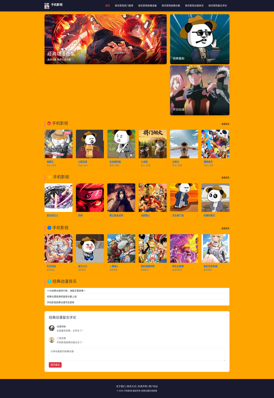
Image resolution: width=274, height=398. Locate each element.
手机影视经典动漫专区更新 (60, 302)
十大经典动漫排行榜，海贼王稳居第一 (66, 291)
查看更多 (225, 124)
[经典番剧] (199, 39)
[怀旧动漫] (199, 90)
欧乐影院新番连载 (147, 5)
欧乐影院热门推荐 (124, 5)
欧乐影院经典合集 (171, 5)
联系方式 (131, 386)
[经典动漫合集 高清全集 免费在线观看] (106, 39)
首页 (107, 5)
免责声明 (142, 386)
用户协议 (153, 386)
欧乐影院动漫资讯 (194, 5)
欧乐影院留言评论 (218, 5)
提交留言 (55, 365)
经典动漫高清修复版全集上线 (62, 296)
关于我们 (120, 386)
